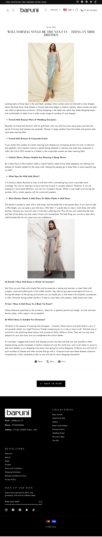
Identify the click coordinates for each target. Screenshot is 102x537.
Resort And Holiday (60, 425)
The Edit (55, 440)
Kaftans (55, 422)
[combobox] (68, 10)
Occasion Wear (58, 436)
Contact (8, 464)
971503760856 (18, 425)
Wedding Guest (58, 433)
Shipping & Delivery (13, 472)
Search (7, 457)
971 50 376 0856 (90, 10)
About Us (8, 453)
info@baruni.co (17, 420)
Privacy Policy (10, 479)
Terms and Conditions (13, 468)
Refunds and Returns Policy (15, 476)
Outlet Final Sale (58, 418)
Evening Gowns (58, 429)
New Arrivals (57, 414)
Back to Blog (52, 383)
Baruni (79, 348)
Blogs (7, 461)
